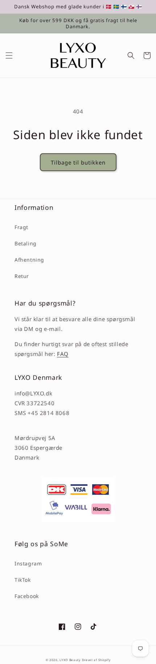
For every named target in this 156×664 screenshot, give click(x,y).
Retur (22, 276)
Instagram (28, 563)
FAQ (63, 353)
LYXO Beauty (70, 660)
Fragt (21, 227)
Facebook (27, 596)
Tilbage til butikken (78, 162)
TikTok (23, 579)
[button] (9, 55)
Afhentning (29, 259)
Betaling (26, 243)
